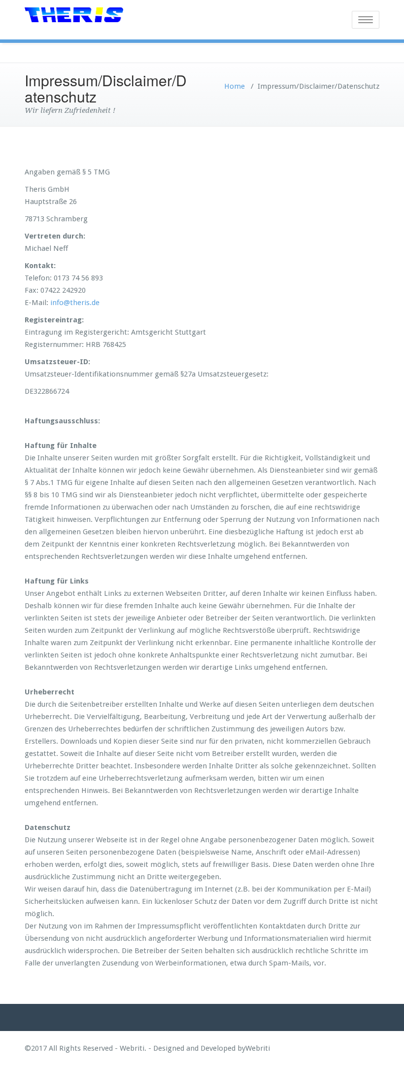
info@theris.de (75, 302)
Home (234, 86)
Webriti (257, 1048)
